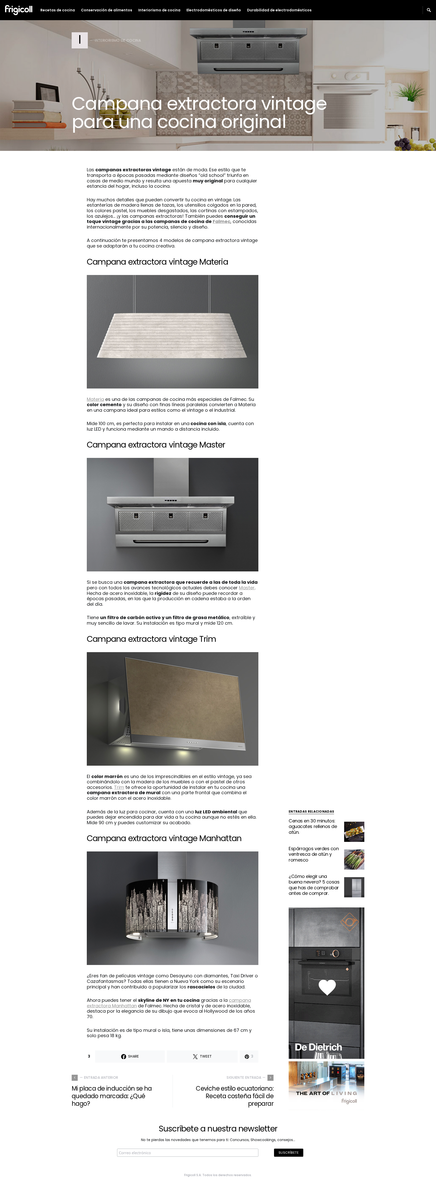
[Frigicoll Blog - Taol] (326, 1085)
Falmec (221, 221)
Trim (119, 787)
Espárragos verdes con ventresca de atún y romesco (314, 854)
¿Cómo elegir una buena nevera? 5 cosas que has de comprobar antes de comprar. (314, 885)
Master (247, 588)
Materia (95, 399)
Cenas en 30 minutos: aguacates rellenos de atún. (313, 826)
